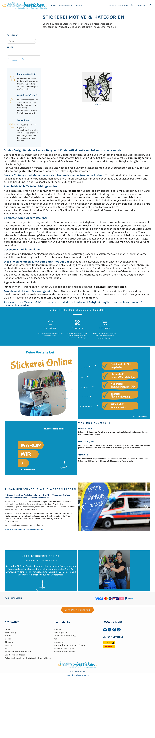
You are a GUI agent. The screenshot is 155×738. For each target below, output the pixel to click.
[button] (65, 5)
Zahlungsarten (61, 632)
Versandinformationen (65, 651)
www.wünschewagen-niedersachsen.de (24, 529)
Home (7, 629)
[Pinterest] (114, 629)
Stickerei (9, 642)
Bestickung (10, 632)
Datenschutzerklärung (65, 635)
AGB (56, 639)
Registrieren (123, 5)
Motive (8, 635)
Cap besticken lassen (15, 655)
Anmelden (112, 5)
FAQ (6, 648)
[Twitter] (109, 629)
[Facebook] (105, 629)
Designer (9, 639)
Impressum (59, 642)
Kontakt (9, 645)
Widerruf (58, 629)
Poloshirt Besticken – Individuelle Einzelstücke (28, 658)
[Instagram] (119, 629)
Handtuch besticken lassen (18, 651)
